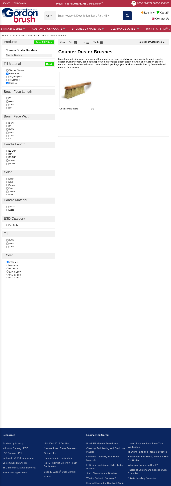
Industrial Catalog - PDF (15, 448)
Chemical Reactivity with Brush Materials (102, 458)
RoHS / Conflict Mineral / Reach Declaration (60, 464)
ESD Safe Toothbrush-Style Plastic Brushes (104, 467)
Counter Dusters (14, 55)
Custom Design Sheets (15, 462)
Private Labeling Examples (142, 478)
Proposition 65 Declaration (58, 458)
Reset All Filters (44, 42)
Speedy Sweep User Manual (59, 471)
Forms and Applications (15, 472)
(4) (92, 108)
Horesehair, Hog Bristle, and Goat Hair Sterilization (148, 458)
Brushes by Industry (13, 443)
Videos (47, 476)
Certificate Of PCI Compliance (18, 458)
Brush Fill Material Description (102, 443)
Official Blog (50, 453)
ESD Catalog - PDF (13, 453)
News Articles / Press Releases (60, 448)
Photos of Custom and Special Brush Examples (147, 471)
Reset (49, 64)
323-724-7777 (144, 3)
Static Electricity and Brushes (101, 473)
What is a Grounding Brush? (143, 465)
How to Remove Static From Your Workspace (145, 445)
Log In (148, 12)
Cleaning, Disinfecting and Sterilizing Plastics (105, 450)
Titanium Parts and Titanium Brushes (147, 451)
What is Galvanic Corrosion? (101, 478)
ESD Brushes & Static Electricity (19, 467)
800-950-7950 (161, 3)
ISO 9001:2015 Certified (14, 3)
